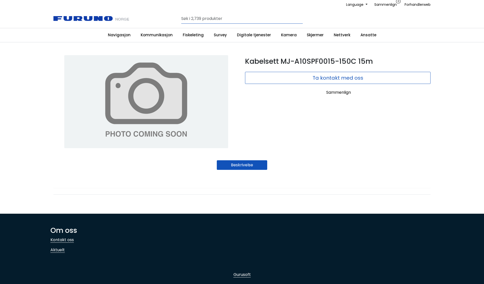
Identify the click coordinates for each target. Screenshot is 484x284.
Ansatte (368, 35)
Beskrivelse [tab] (242, 165)
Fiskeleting (193, 35)
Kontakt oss (62, 240)
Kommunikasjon (157, 35)
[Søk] (301, 19)
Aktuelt (57, 250)
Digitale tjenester (254, 35)
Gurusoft (242, 274)
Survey (220, 35)
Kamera (289, 35)
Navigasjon (119, 35)
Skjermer (315, 35)
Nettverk (342, 35)
